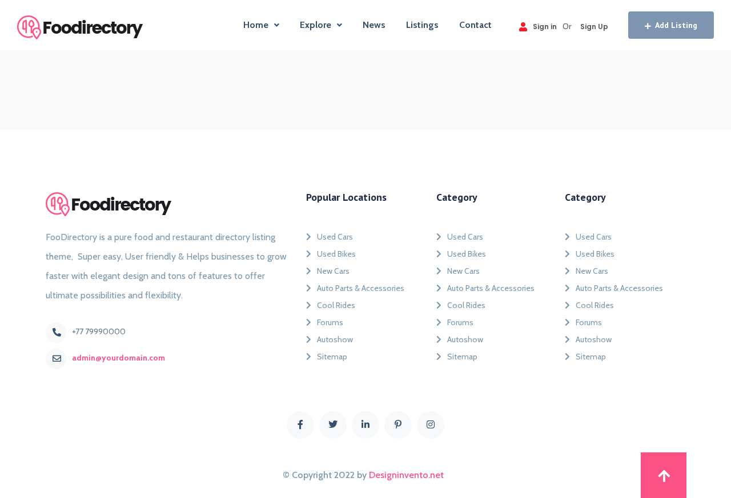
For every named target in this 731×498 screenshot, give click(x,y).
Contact (475, 24)
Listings (422, 24)
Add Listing (676, 25)
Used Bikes (336, 254)
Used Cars (335, 237)
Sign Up (594, 26)
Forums (330, 322)
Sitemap (332, 356)
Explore (315, 24)
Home (255, 24)
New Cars (333, 271)
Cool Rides (336, 305)
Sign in (545, 26)
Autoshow (335, 339)
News (374, 24)
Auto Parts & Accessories (360, 288)
